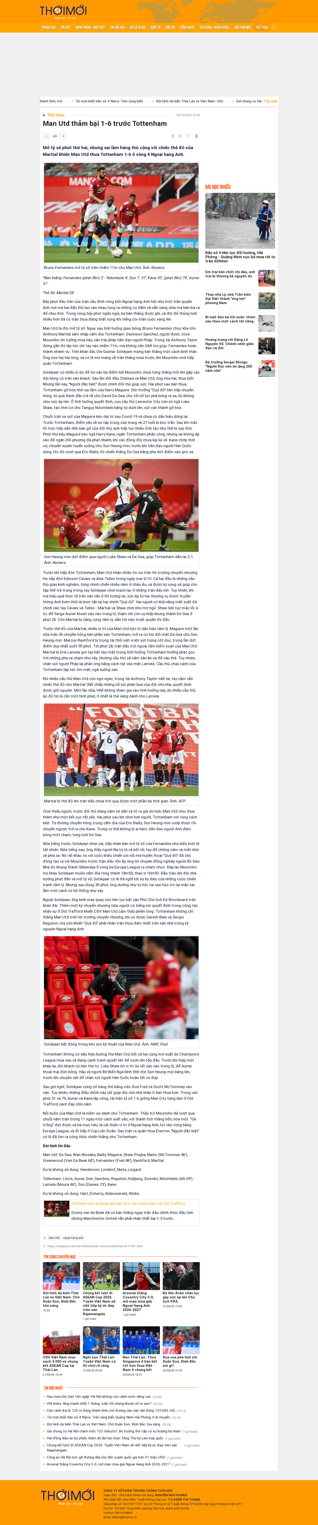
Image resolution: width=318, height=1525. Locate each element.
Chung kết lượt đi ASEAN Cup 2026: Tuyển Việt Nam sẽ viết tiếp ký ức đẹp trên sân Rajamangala (123, 1447)
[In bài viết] (196, 136)
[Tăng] (63, 136)
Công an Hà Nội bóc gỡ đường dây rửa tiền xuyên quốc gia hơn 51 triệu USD (115, 1457)
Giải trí (170, 27)
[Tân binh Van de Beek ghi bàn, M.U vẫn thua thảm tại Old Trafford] (56, 1209)
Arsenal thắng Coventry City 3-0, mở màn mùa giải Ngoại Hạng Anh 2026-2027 (117, 1464)
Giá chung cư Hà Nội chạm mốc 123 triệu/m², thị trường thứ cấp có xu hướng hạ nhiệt (122, 1431)
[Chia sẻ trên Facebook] (173, 136)
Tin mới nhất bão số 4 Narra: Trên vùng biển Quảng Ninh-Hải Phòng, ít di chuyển (114, 1417)
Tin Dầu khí (117, 27)
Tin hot (65, 27)
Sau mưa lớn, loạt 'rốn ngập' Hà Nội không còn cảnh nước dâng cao (104, 1396)
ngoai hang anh (73, 1238)
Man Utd (54, 1238)
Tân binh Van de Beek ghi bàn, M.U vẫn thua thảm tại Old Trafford (128, 1203)
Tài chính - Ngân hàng (214, 27)
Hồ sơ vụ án (137, 27)
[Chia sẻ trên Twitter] (180, 136)
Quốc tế (155, 27)
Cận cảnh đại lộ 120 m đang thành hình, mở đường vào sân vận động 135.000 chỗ (116, 1410)
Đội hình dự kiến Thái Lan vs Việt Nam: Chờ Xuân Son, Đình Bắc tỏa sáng (109, 1424)
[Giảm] (46, 136)
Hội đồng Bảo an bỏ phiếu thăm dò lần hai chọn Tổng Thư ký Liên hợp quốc (114, 1438)
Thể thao (262, 27)
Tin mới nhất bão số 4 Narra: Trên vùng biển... (52, 101)
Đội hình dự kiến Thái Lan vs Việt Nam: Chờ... (132, 101)
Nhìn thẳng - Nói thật (90, 27)
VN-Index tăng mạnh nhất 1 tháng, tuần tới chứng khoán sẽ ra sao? (104, 1403)
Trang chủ (49, 27)
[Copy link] (188, 136)
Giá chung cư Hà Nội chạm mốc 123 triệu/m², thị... (217, 101)
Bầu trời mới (242, 27)
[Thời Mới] (67, 1496)
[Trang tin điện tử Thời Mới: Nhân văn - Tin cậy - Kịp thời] (63, 11)
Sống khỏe (187, 27)
